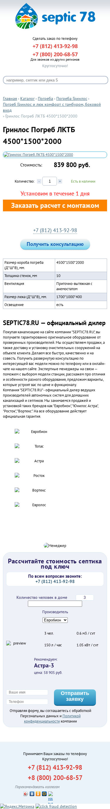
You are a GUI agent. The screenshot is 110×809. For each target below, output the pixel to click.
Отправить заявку (75, 696)
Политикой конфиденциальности (52, 718)
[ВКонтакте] (32, 794)
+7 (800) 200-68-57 (55, 54)
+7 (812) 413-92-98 (55, 230)
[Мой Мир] (44, 794)
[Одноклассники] (38, 794)
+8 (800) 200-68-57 (55, 778)
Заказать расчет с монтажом (55, 205)
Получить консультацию (55, 244)
